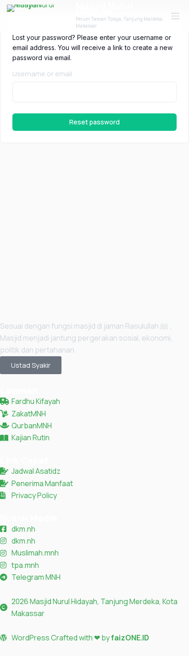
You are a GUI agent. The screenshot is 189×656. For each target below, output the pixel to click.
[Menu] (175, 16)
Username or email (42, 73)
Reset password (94, 122)
